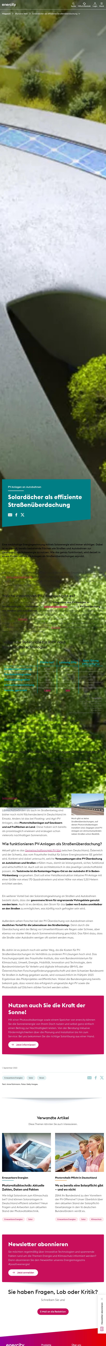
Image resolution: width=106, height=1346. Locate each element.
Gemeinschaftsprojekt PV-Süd (43, 850)
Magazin (6, 13)
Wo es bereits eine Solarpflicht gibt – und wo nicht (79, 1183)
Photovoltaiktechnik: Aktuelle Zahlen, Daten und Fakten (23, 1183)
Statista (22, 618)
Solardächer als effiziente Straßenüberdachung (54, 13)
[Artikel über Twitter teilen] (22, 516)
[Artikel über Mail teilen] (10, 516)
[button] (101, 1298)
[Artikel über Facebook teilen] (16, 516)
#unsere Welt (21, 13)
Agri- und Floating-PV (19, 576)
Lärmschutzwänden (55, 606)
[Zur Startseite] (9, 4)
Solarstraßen (9, 797)
